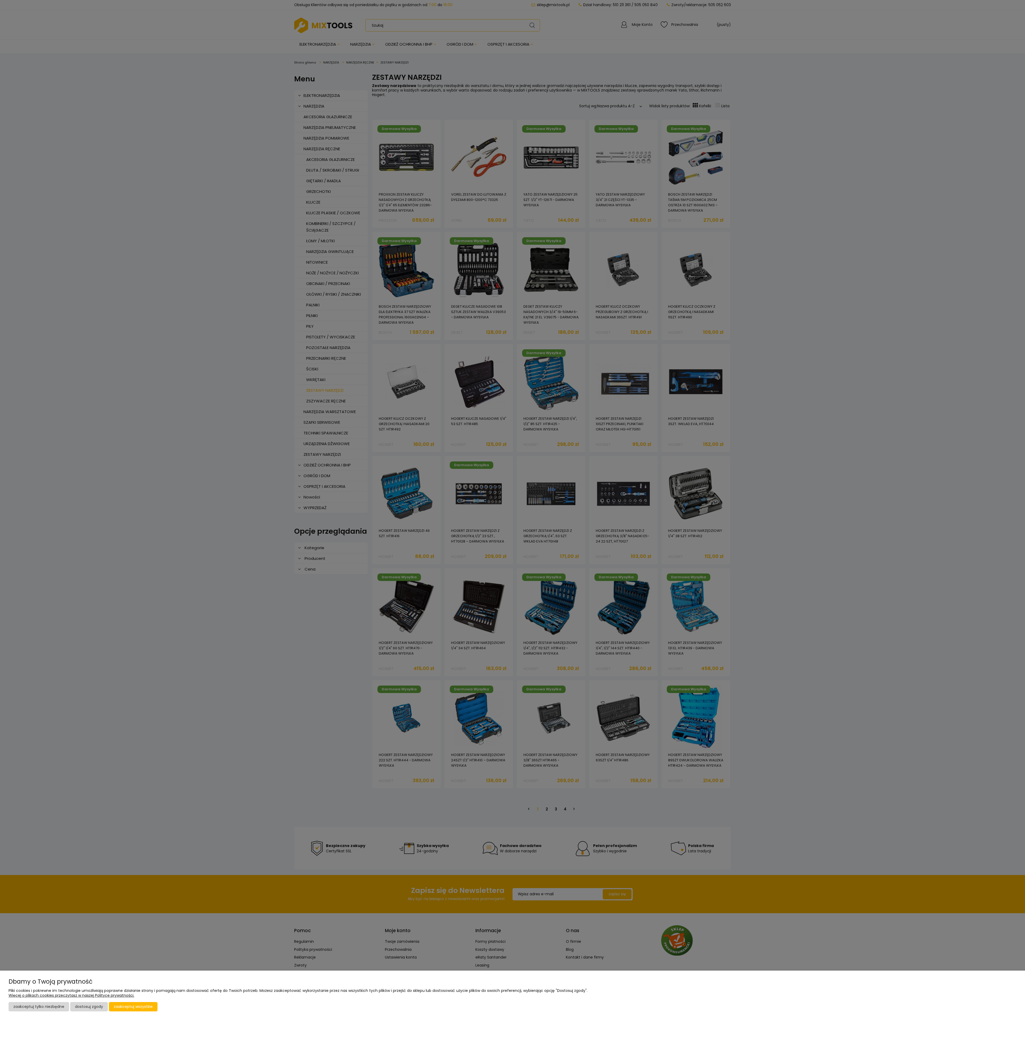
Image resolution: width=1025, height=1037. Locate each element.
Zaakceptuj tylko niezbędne (38, 1006)
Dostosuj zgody (89, 1006)
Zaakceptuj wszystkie (133, 1006)
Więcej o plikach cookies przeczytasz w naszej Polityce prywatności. (71, 995)
